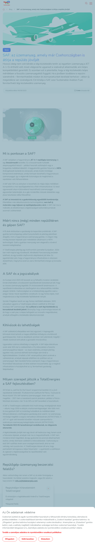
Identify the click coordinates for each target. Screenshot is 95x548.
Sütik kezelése (28, 539)
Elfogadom (9, 539)
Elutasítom (45, 539)
